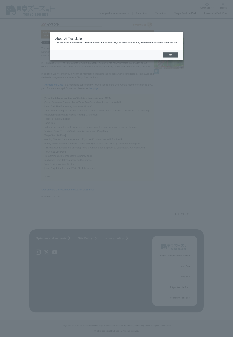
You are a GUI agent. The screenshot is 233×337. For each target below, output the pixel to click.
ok (170, 55)
